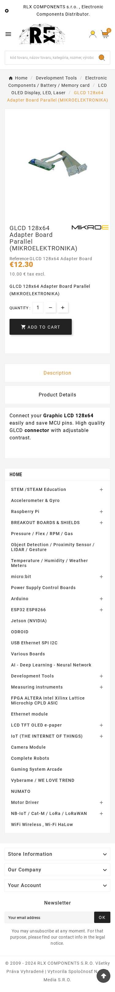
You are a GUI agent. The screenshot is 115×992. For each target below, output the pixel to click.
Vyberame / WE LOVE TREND (43, 780)
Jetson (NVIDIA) (29, 620)
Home (16, 474)
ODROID (20, 631)
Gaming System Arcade (37, 769)
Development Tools (32, 676)
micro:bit (21, 576)
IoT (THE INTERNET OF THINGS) (47, 736)
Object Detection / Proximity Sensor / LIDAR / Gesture (53, 547)
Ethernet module (29, 714)
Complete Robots (30, 758)
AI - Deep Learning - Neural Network (51, 664)
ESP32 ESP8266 (28, 609)
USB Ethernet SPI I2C (34, 642)
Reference (19, 258)
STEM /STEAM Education (38, 489)
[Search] (102, 57)
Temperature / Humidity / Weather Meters (49, 563)
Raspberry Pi (25, 511)
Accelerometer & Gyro (35, 500)
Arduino (20, 598)
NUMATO (21, 791)
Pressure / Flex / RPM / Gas (42, 533)
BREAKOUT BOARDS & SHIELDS (45, 522)
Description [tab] (57, 373)
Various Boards (28, 653)
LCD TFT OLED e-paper (36, 725)
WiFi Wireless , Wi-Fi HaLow (42, 824)
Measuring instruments (37, 687)
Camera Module (28, 747)
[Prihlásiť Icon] (92, 34)
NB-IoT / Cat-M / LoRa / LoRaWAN (49, 813)
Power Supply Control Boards (43, 587)
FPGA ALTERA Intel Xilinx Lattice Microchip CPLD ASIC (48, 700)
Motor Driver (25, 802)
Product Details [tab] (57, 395)
